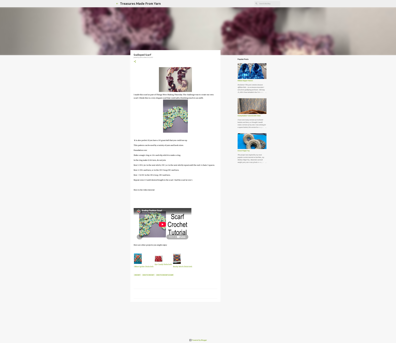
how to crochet (148, 275)
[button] (135, 61)
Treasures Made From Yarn (140, 3)
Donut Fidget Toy (244, 151)
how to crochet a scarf (165, 275)
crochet (137, 275)
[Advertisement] (175, 319)
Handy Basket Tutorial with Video (249, 116)
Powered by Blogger (199, 340)
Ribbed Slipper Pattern (245, 81)
